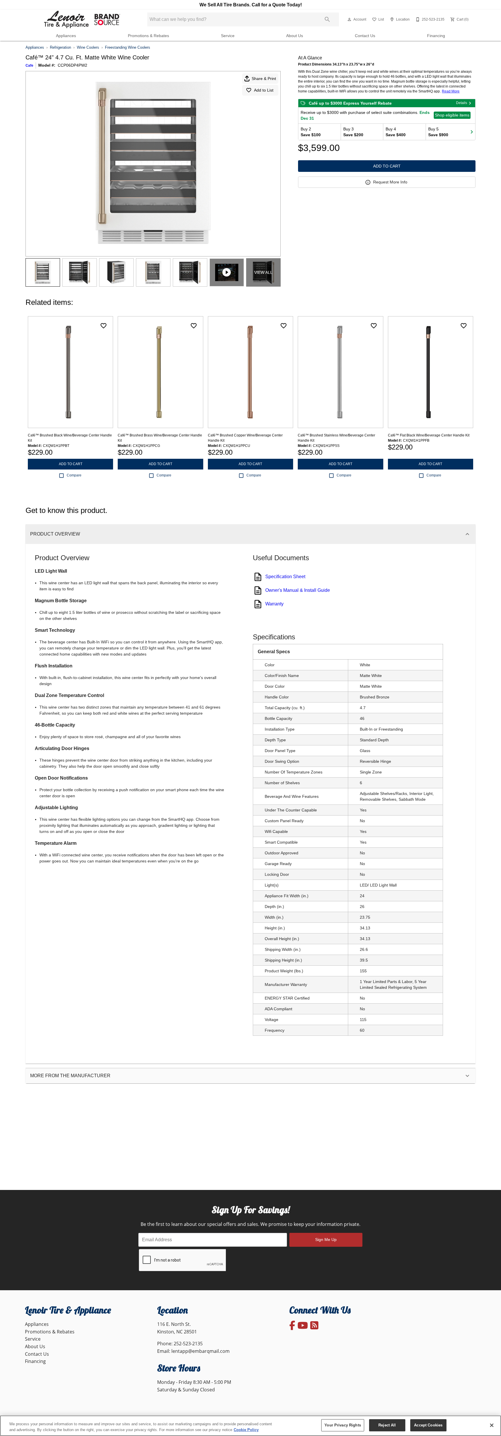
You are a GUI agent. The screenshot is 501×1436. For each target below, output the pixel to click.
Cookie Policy (246, 1430)
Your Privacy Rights (342, 1425)
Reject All (387, 1425)
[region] (250, 1425)
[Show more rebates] (471, 132)
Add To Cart (387, 166)
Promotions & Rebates (148, 36)
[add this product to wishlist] (103, 326)
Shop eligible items (452, 115)
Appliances (66, 36)
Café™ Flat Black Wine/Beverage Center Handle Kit (428, 435)
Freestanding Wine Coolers (127, 47)
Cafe (29, 65)
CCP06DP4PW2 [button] (72, 65)
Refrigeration (60, 47)
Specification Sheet (285, 576)
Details (461, 103)
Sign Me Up (326, 1239)
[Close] (491, 1425)
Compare (74, 475)
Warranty (274, 603)
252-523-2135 (188, 1343)
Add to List (263, 90)
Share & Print (264, 78)
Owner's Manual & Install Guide (297, 590)
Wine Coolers (88, 47)
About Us (294, 36)
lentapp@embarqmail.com (200, 1351)
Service (228, 36)
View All (263, 272)
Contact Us (365, 36)
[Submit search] (327, 19)
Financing (436, 36)
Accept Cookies (428, 1425)
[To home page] (81, 19)
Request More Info (390, 182)
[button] (349, 19)
